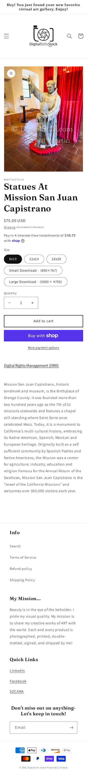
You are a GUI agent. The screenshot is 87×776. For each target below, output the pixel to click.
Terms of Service (23, 557)
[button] (6, 36)
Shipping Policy (22, 580)
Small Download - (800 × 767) (33, 270)
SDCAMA (17, 691)
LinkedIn (17, 670)
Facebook (18, 681)
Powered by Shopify (57, 767)
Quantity (10, 293)
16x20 (56, 259)
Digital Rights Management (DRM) (31, 365)
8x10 (13, 259)
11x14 (34, 259)
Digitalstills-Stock (37, 767)
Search (15, 546)
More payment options (43, 348)
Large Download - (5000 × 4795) (35, 281)
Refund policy (21, 568)
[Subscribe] (71, 727)
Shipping (9, 227)
